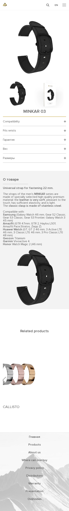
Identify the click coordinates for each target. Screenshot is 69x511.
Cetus (35, 377)
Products (34, 444)
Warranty (34, 483)
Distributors (34, 476)
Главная (34, 437)
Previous (5, 380)
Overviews (35, 499)
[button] (47, 5)
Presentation (34, 491)
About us (34, 452)
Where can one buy (34, 460)
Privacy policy (34, 468)
